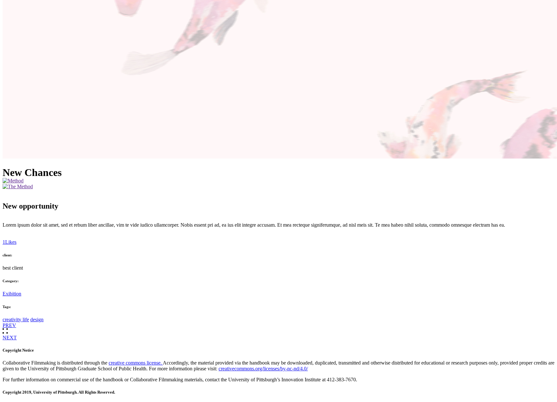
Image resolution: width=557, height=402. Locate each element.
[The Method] (18, 186)
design (37, 319)
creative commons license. (136, 363)
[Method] (13, 180)
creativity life (16, 319)
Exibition (12, 293)
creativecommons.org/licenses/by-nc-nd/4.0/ (263, 368)
